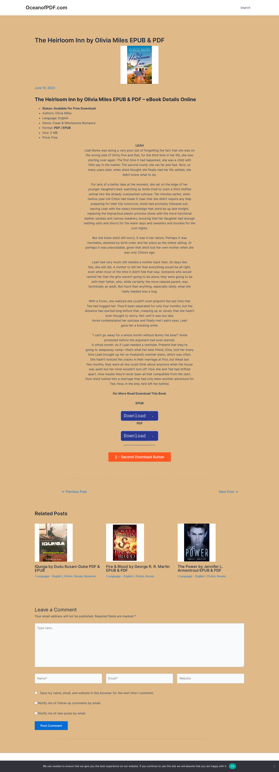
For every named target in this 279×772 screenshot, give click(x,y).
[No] (274, 766)
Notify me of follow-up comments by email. (69, 703)
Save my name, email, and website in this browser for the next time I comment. (97, 693)
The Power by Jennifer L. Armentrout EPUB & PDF (200, 568)
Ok (232, 766)
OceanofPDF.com (46, 7)
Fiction (68, 576)
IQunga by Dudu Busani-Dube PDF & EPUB (67, 568)
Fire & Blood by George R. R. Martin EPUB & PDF (138, 568)
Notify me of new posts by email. (62, 713)
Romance (90, 576)
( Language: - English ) (49, 576)
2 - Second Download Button (139, 457)
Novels (78, 576)
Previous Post (74, 491)
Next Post (228, 491)
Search (245, 8)
